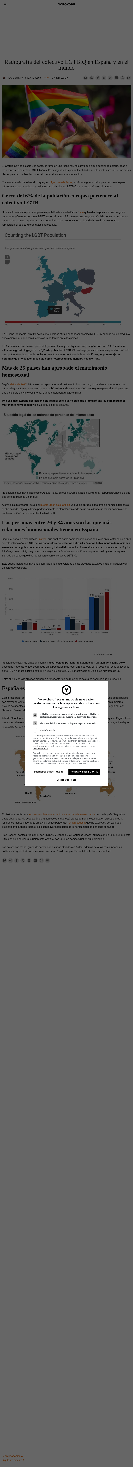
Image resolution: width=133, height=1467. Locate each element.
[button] (66, 730)
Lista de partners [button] (40, 748)
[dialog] (66, 733)
